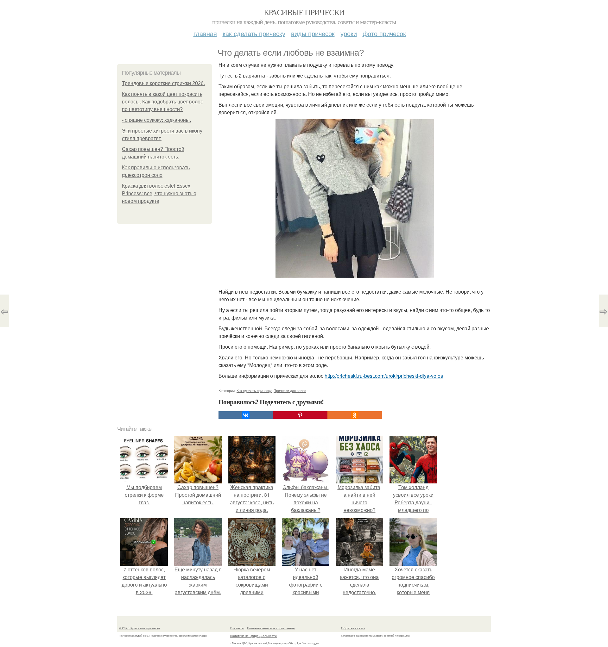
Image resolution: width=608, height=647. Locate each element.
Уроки (348, 33)
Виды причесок (313, 33)
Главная (205, 33)
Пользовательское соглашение (271, 628)
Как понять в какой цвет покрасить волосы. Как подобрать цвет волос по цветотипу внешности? (162, 101)
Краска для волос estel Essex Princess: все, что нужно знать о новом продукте (159, 193)
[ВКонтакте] (245, 415)
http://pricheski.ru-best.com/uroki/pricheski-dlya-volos (384, 375)
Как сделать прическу (254, 33)
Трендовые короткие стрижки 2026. (163, 83)
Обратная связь (353, 628)
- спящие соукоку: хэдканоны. (156, 120)
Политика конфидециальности (253, 635)
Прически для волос (290, 390)
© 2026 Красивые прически (139, 628)
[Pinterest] (300, 415)
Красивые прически (304, 12)
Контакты (237, 628)
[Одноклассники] (354, 415)
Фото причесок (384, 33)
